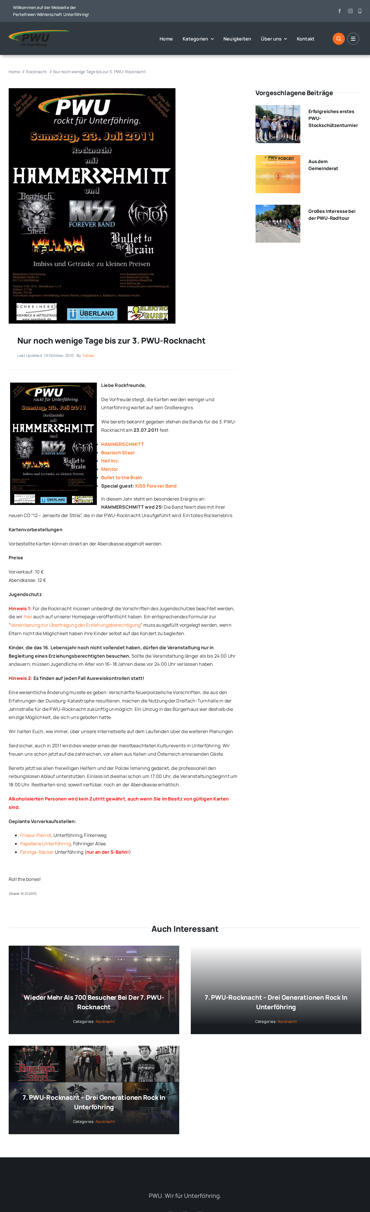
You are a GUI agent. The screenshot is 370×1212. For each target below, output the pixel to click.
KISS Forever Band (156, 486)
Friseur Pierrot (35, 835)
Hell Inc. (110, 461)
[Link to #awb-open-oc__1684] (353, 39)
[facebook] (339, 11)
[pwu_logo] (39, 32)
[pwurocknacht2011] (92, 90)
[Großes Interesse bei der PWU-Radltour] (278, 209)
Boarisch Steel (117, 452)
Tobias (88, 355)
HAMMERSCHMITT (122, 444)
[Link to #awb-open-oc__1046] (339, 39)
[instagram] (350, 11)
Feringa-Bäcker (37, 852)
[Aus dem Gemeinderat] (278, 159)
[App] (359, 11)
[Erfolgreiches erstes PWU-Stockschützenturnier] (278, 109)
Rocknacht (105, 1021)
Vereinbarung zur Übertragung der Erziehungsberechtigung (75, 625)
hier (28, 616)
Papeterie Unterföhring (45, 843)
